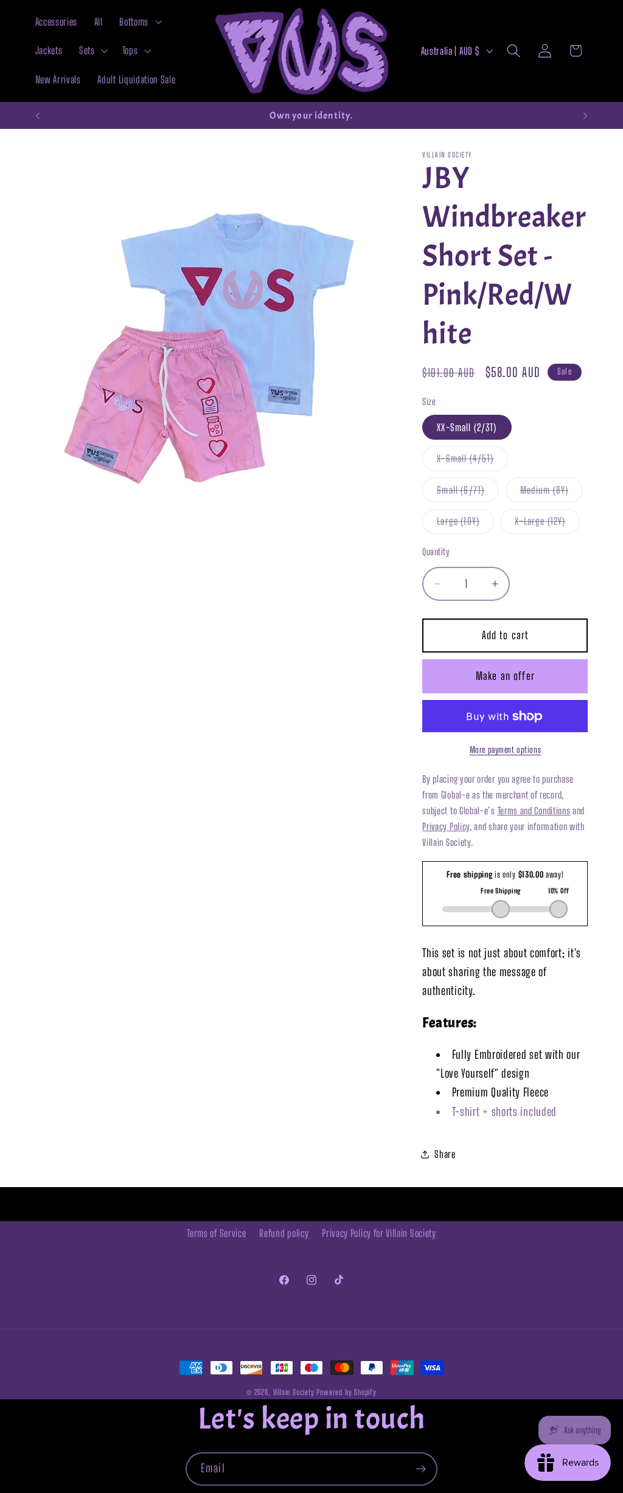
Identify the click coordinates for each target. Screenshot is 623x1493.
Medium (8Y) (551, 492)
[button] (139, 21)
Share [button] (444, 1154)
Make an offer (505, 676)
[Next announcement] (585, 115)
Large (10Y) (465, 524)
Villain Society (294, 1392)
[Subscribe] (420, 1469)
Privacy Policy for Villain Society (379, 1233)
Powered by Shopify (346, 1392)
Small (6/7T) (468, 492)
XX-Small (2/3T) (466, 427)
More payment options (505, 749)
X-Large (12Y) (547, 524)
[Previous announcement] (37, 115)
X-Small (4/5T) (472, 461)
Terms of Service (216, 1233)
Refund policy (283, 1233)
